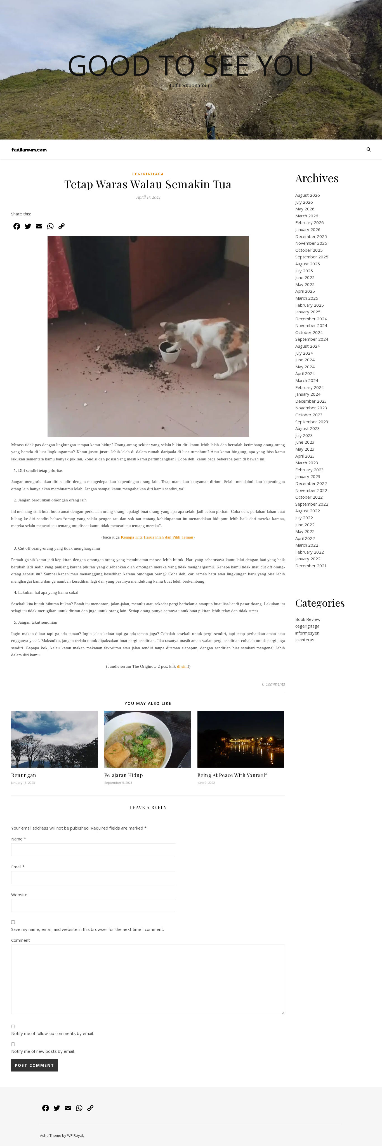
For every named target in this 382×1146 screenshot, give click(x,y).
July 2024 (304, 353)
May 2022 (305, 531)
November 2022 (311, 490)
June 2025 (305, 277)
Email (18, 866)
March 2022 (306, 545)
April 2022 (305, 538)
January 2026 (307, 229)
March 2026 (306, 215)
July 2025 (304, 270)
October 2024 (309, 332)
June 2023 (305, 442)
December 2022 (311, 483)
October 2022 (309, 497)
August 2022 (307, 510)
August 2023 (307, 428)
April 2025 (305, 291)
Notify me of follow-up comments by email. (52, 1033)
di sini (182, 666)
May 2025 (305, 284)
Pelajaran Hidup (123, 775)
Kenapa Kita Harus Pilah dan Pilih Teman (157, 537)
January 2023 (307, 476)
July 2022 (304, 517)
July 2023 (304, 435)
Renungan (23, 775)
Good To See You (191, 65)
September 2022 (311, 504)
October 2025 (309, 250)
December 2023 (311, 401)
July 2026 (304, 202)
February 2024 (309, 387)
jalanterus (304, 639)
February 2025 (309, 305)
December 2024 (311, 318)
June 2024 (305, 359)
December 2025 (311, 236)
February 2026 (309, 222)
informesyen (307, 633)
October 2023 (309, 414)
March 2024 (306, 380)
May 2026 (305, 209)
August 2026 (307, 195)
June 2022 (305, 524)
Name (18, 839)
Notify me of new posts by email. (43, 1051)
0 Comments (273, 684)
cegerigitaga (148, 174)
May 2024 (305, 366)
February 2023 (309, 469)
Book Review (307, 619)
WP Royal (75, 1135)
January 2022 (307, 558)
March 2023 (306, 462)
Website (19, 894)
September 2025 (311, 257)
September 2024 (311, 339)
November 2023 (311, 407)
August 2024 (307, 346)
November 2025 (311, 243)
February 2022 (309, 552)
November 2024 (311, 325)
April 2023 (305, 456)
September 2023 (311, 421)
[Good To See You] (29, 149)
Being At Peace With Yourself (232, 775)
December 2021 (311, 565)
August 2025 (307, 263)
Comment (20, 940)
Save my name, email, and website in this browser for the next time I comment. (87, 929)
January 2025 (307, 311)
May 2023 (305, 449)
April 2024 (305, 373)
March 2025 (306, 298)
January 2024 (307, 394)
